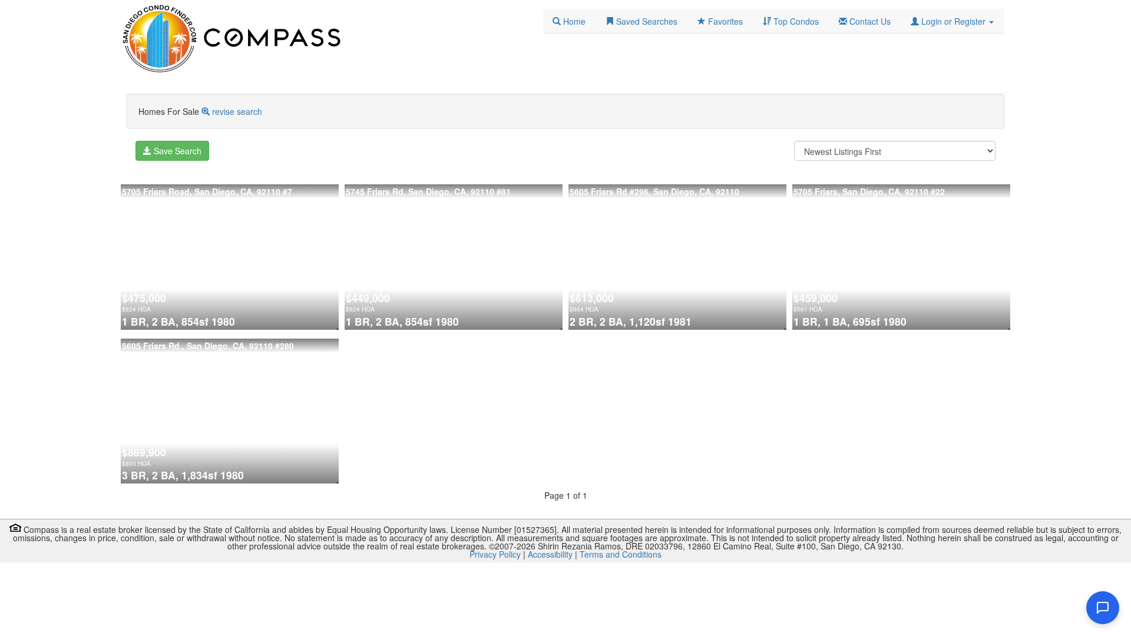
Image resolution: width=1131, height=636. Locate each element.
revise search (237, 111)
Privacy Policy (495, 554)
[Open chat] (1102, 607)
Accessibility (550, 554)
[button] (952, 21)
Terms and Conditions (621, 554)
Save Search (176, 151)
